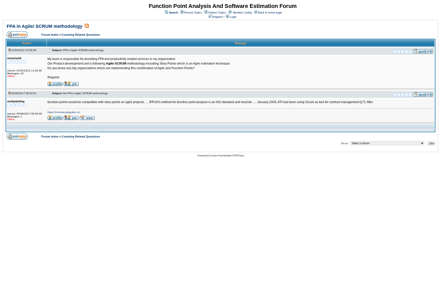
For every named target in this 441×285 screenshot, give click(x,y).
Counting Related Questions (81, 34)
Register (217, 16)
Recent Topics (193, 12)
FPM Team (239, 155)
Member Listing (242, 12)
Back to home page (270, 12)
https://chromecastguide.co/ (63, 112)
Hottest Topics (217, 12)
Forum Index (50, 34)
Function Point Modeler (220, 155)
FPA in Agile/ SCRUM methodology (45, 26)
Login (232, 16)
